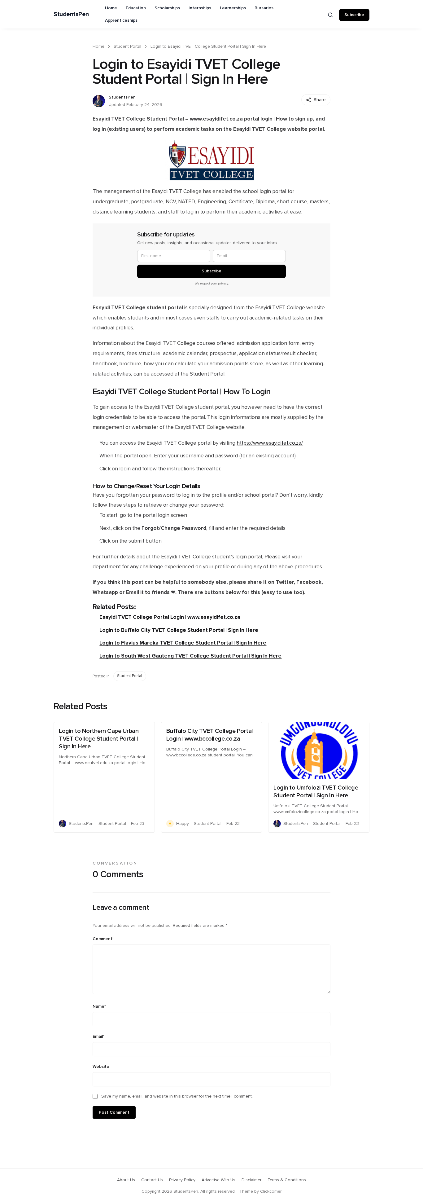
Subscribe (354, 15)
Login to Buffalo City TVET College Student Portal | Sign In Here (178, 630)
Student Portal (127, 46)
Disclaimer (251, 1180)
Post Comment (114, 1112)
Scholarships (167, 8)
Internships (200, 8)
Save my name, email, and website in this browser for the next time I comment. (177, 1096)
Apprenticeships (121, 20)
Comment (103, 939)
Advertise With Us (218, 1180)
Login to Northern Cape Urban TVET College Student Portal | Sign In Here (98, 739)
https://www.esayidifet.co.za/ (270, 443)
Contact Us (152, 1180)
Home (111, 8)
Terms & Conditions (287, 1180)
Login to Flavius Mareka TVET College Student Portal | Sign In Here (182, 643)
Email (98, 1036)
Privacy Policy (182, 1180)
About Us (126, 1180)
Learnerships (233, 8)
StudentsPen (71, 14)
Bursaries (264, 8)
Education (136, 8)
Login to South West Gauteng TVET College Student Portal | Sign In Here (190, 656)
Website (101, 1066)
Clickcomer (270, 1191)
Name (99, 1006)
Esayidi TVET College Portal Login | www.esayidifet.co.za (169, 617)
